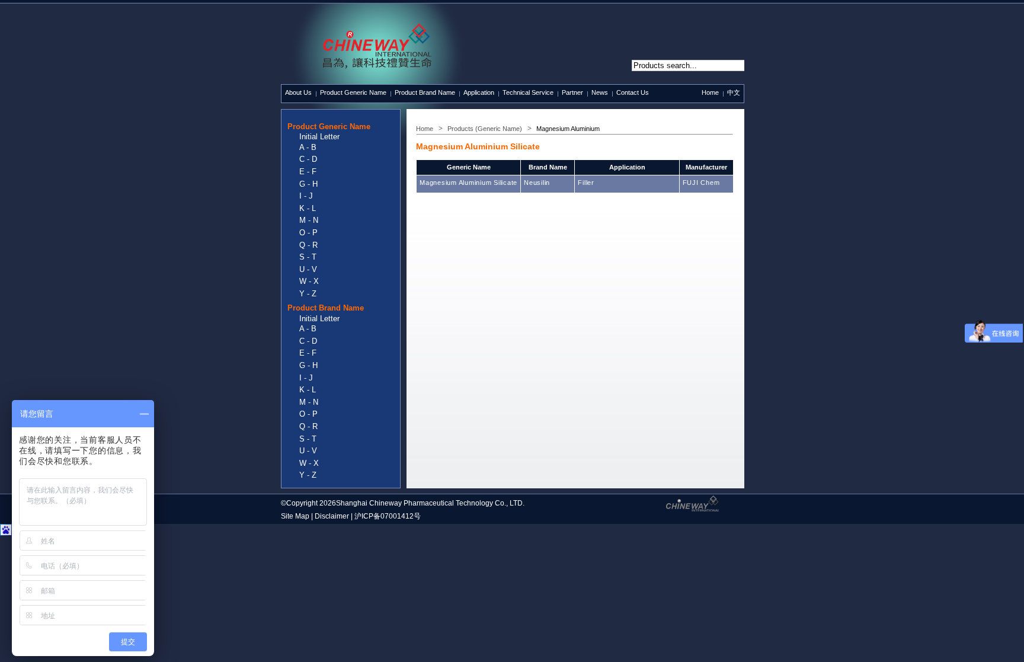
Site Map (295, 516)
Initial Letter (319, 136)
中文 (733, 92)
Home (710, 92)
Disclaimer (332, 516)
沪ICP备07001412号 (387, 516)
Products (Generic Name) (484, 128)
